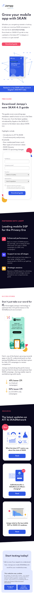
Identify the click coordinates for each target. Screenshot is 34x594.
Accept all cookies (10, 587)
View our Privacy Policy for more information (14, 582)
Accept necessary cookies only (23, 587)
